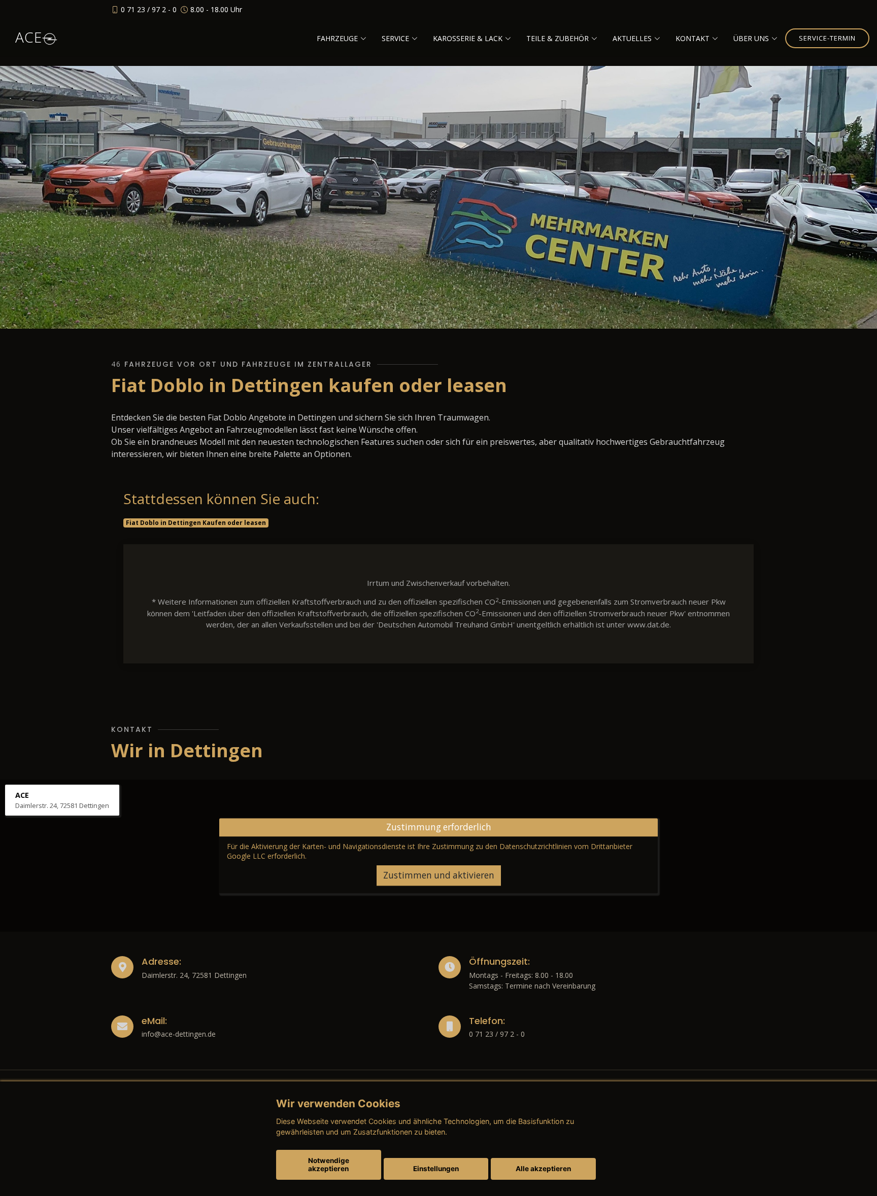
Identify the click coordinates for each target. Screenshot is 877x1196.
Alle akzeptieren (543, 1169)
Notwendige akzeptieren (328, 1164)
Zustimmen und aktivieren (438, 875)
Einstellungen (436, 1169)
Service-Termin (827, 38)
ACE (28, 37)
